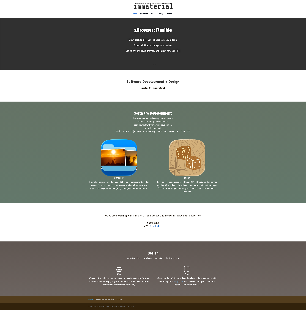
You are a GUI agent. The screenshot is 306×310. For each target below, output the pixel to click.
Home (135, 13)
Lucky (153, 13)
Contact (170, 13)
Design (161, 13)
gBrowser (144, 13)
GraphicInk (179, 281)
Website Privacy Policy (105, 299)
